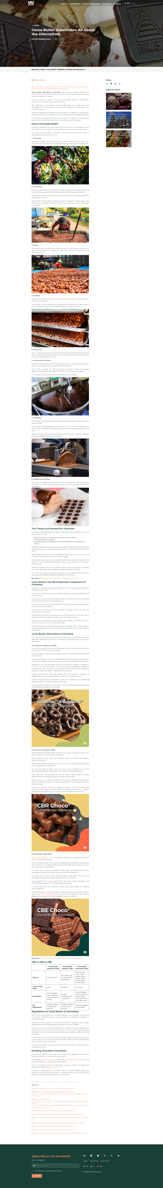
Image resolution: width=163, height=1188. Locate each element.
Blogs (43, 69)
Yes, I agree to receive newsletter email (48, 1171)
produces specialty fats (73, 1060)
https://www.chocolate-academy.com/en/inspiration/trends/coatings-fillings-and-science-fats (60, 1133)
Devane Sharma (40, 80)
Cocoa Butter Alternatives (40, 89)
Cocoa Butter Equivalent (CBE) (42, 857)
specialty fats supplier (48, 1060)
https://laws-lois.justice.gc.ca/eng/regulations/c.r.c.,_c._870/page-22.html (53, 1110)
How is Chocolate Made (40, 87)
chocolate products (38, 667)
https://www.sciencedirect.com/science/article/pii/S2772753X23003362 (53, 1129)
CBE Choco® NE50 (47, 894)
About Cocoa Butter (81, 87)
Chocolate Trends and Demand (61, 87)
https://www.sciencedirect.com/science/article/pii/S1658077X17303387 (53, 1126)
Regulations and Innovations (60, 89)
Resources (35, 69)
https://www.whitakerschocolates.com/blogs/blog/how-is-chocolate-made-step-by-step (58, 1114)
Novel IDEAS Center (54, 1067)
